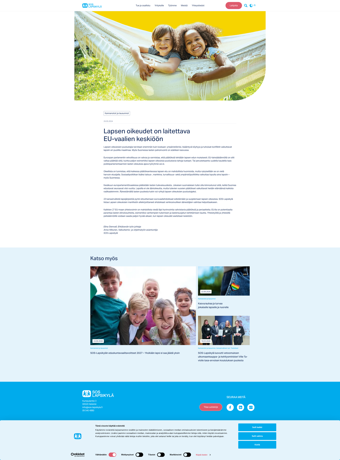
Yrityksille (159, 5)
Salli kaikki (257, 427)
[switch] (139, 455)
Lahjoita (234, 5)
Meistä (184, 5)
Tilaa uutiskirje (211, 407)
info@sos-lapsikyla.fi (92, 407)
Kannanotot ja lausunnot (117, 113)
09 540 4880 (88, 410)
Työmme (172, 5)
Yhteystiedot (198, 5)
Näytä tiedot (201, 455)
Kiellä (257, 445)
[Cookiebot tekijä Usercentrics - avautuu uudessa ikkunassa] (77, 455)
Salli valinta (257, 436)
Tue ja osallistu (143, 5)
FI (255, 5)
